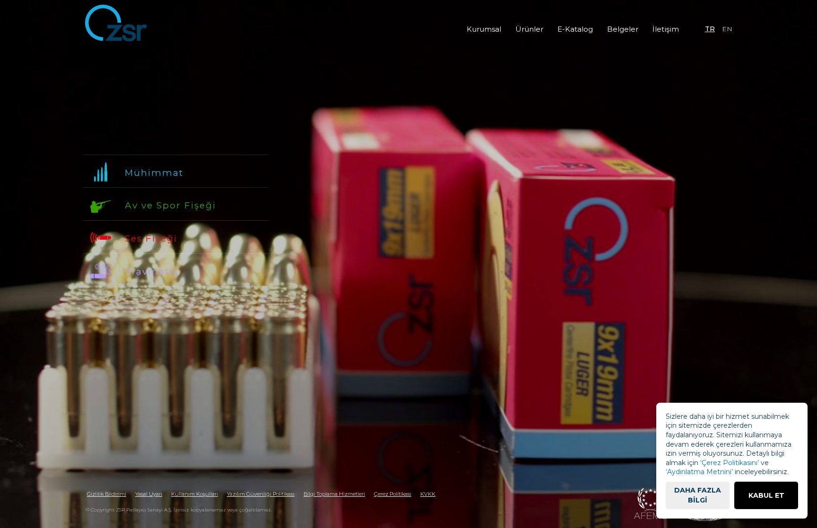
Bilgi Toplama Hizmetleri (334, 494)
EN (727, 29)
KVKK (427, 494)
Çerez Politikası (392, 494)
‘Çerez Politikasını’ (729, 463)
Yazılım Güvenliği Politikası (261, 494)
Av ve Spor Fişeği (170, 205)
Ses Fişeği (151, 238)
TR (710, 29)
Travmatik (152, 271)
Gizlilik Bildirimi (106, 494)
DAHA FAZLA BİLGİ (697, 495)
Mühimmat (154, 172)
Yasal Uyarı (148, 494)
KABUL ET (766, 495)
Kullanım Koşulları (194, 494)
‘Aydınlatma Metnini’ (699, 471)
